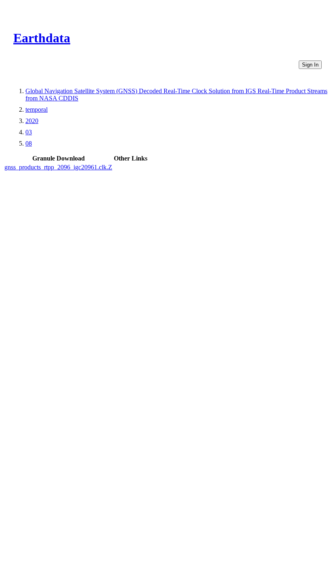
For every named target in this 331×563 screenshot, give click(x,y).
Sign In (310, 65)
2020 (31, 120)
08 (28, 143)
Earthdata (41, 38)
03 (28, 132)
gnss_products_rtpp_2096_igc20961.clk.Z (58, 167)
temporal (36, 109)
